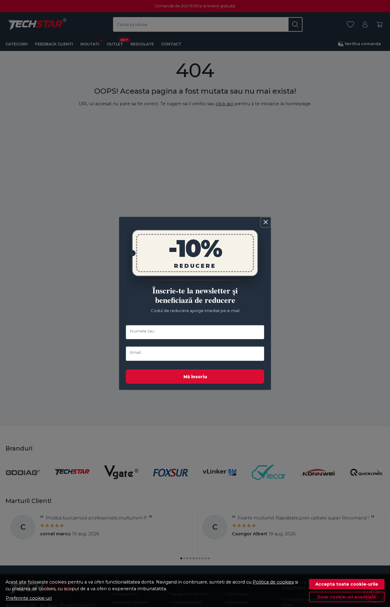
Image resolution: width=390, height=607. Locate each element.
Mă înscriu (195, 376)
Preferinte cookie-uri (29, 598)
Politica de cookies (273, 582)
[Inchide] (265, 222)
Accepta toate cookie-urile (346, 584)
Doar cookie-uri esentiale (346, 596)
